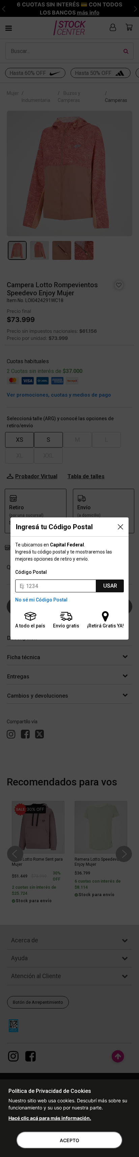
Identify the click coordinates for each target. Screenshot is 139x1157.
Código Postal (31, 572)
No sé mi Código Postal (41, 599)
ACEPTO (69, 1140)
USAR (110, 586)
